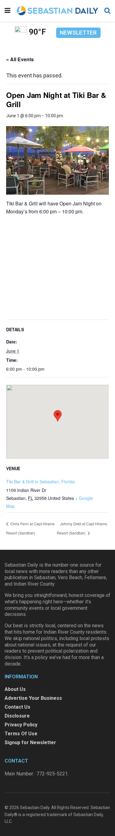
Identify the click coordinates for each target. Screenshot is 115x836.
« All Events (20, 59)
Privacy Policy (21, 725)
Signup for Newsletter (30, 742)
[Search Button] (107, 10)
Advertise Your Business (33, 698)
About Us (15, 689)
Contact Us (17, 707)
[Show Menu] (7, 10)
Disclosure (17, 716)
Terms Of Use (21, 734)
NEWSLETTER (78, 32)
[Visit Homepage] (57, 10)
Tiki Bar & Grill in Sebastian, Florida (40, 481)
